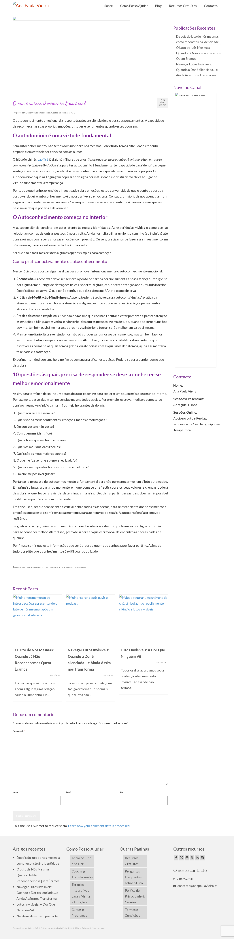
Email (68, 792)
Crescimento (49, 567)
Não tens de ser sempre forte (37, 916)
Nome (15, 792)
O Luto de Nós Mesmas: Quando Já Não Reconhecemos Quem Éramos (198, 52)
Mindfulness (80, 567)
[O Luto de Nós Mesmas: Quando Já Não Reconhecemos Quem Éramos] (37, 619)
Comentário (19, 731)
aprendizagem (20, 567)
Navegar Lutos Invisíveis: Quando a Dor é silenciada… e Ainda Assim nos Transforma (197, 69)
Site (121, 792)
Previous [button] (16, 650)
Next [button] (164, 650)
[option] (37, 649)
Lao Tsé (42, 159)
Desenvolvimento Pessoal (38, 112)
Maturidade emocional (64, 567)
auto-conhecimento (35, 567)
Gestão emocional (59, 112)
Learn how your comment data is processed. (99, 826)
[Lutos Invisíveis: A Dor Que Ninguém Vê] (143, 619)
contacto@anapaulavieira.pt (197, 886)
